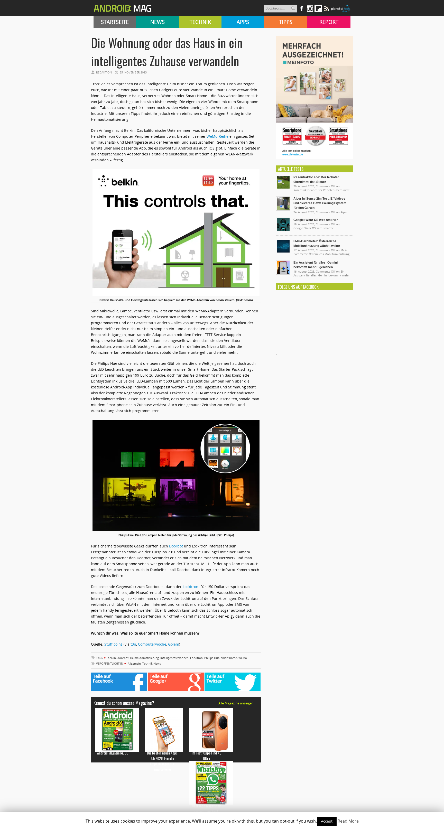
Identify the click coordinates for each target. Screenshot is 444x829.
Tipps (285, 21)
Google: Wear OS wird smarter (315, 220)
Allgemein (134, 663)
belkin (112, 658)
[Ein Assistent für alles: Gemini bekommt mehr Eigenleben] (283, 273)
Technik (200, 21)
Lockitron (190, 586)
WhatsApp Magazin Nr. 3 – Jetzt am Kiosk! (206, 808)
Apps (243, 21)
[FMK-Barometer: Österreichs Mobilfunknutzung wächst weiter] (283, 252)
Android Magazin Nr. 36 (112, 753)
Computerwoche (152, 644)
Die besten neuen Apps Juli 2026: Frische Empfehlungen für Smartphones (162, 761)
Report (328, 21)
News (157, 21)
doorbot (122, 658)
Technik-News (151, 663)
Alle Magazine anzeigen (236, 703)
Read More (348, 821)
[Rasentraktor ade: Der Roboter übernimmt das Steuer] (283, 188)
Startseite (115, 21)
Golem (173, 644)
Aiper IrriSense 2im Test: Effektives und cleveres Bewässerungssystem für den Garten (319, 203)
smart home (229, 658)
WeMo (242, 658)
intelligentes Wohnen (174, 658)
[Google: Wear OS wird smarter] (283, 230)
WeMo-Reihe (218, 136)
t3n (133, 644)
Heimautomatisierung (144, 658)
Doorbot (176, 546)
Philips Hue (211, 658)
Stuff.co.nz (113, 644)
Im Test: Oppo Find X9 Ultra (206, 755)
